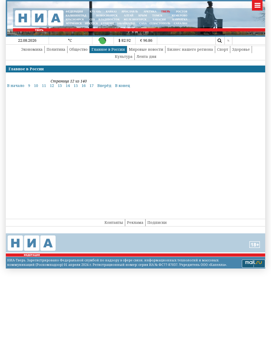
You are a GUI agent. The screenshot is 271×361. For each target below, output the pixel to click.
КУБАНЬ (95, 11)
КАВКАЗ (111, 11)
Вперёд (104, 85)
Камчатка (179, 19)
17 (91, 85)
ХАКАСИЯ (159, 19)
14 (68, 85)
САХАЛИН (180, 23)
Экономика (32, 49)
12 (52, 85)
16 (84, 85)
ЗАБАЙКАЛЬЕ (126, 23)
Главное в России (108, 49)
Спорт (222, 49)
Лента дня (146, 56)
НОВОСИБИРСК (107, 15)
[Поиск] (219, 41)
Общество (78, 49)
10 (36, 85)
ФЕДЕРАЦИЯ (74, 11)
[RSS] (228, 41)
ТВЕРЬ (165, 11)
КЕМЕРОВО (179, 15)
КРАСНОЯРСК (75, 19)
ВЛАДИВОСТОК (109, 19)
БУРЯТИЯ (107, 23)
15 (76, 85)
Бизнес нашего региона (190, 49)
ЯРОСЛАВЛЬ (129, 11)
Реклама (135, 222)
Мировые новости (146, 49)
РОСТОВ (181, 11)
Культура (124, 56)
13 (60, 85)
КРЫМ (142, 15)
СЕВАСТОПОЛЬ (160, 23)
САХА (143, 23)
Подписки (157, 222)
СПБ (92, 19)
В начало (15, 85)
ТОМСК (158, 15)
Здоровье (241, 49)
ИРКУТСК (91, 23)
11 (44, 85)
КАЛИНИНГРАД (76, 15)
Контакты (114, 222)
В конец (122, 85)
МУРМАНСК (74, 23)
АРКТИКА (149, 11)
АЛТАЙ (128, 15)
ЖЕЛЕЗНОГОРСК (135, 19)
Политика (56, 49)
